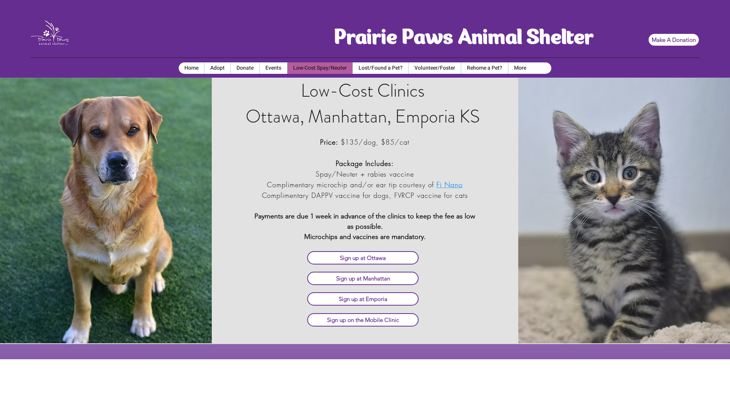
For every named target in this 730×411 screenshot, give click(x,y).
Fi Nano (449, 184)
